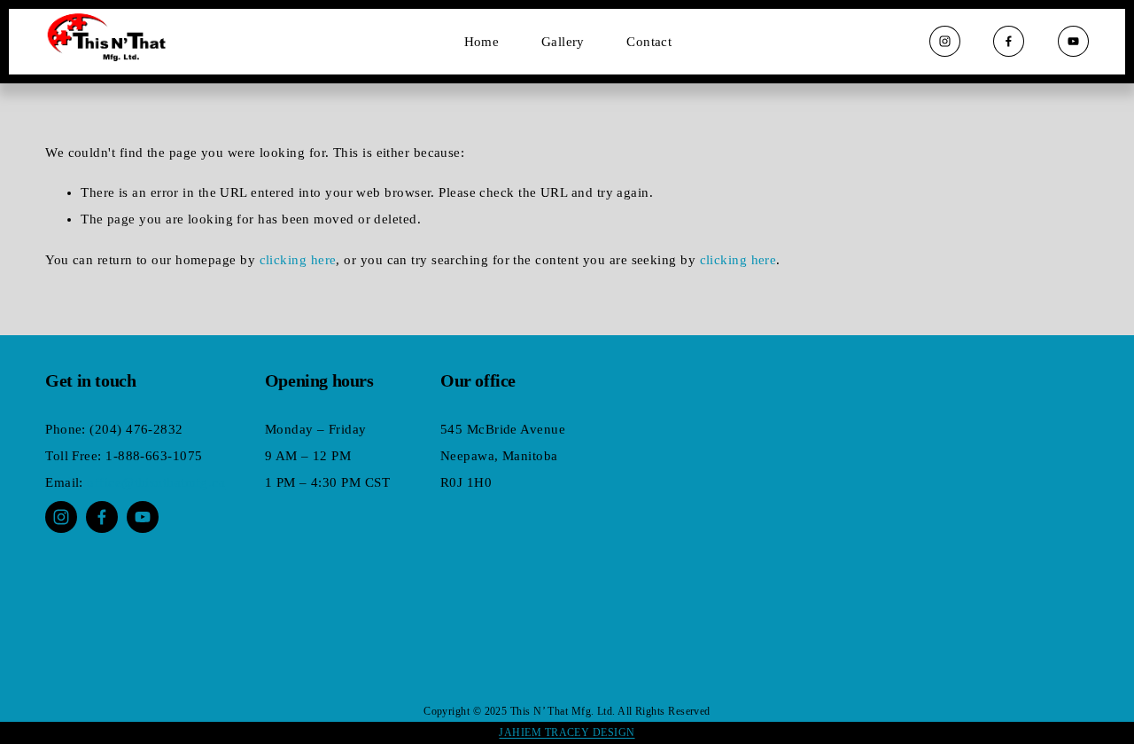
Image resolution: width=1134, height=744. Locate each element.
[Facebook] (1008, 41)
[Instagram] (944, 41)
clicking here (298, 260)
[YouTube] (1073, 41)
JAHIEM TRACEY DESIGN (566, 732)
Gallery (563, 42)
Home (482, 42)
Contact (649, 42)
